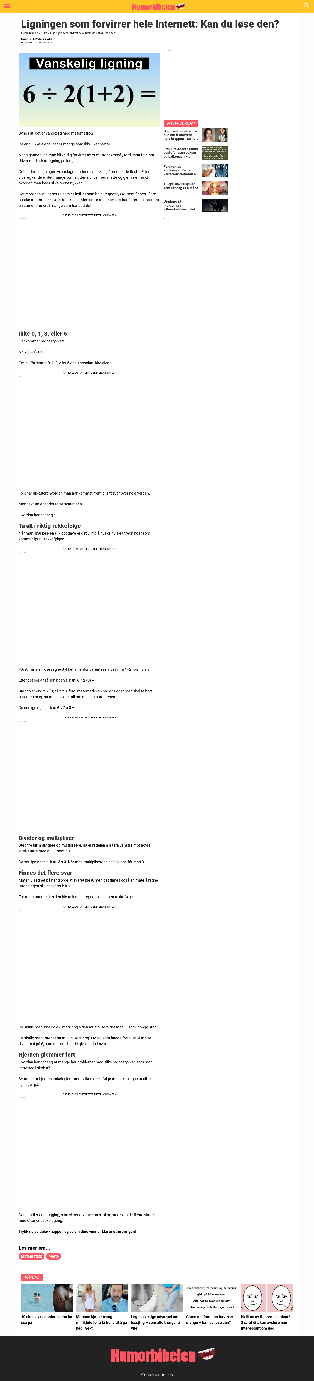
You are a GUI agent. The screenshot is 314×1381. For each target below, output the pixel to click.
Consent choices (157, 1374)
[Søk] (306, 6)
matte (53, 1256)
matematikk (31, 1256)
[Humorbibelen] (155, 7)
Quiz (44, 33)
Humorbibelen (29, 33)
